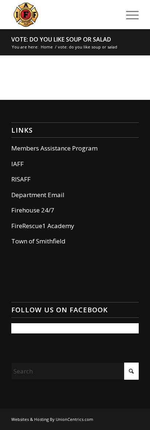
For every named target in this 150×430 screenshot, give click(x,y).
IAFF (17, 164)
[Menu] (129, 14)
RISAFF (21, 179)
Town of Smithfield (38, 241)
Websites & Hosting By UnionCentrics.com (52, 419)
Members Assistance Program (54, 148)
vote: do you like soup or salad (61, 39)
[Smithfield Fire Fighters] (62, 14)
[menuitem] (129, 14)
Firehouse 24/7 (32, 210)
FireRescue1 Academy (42, 226)
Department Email (37, 195)
